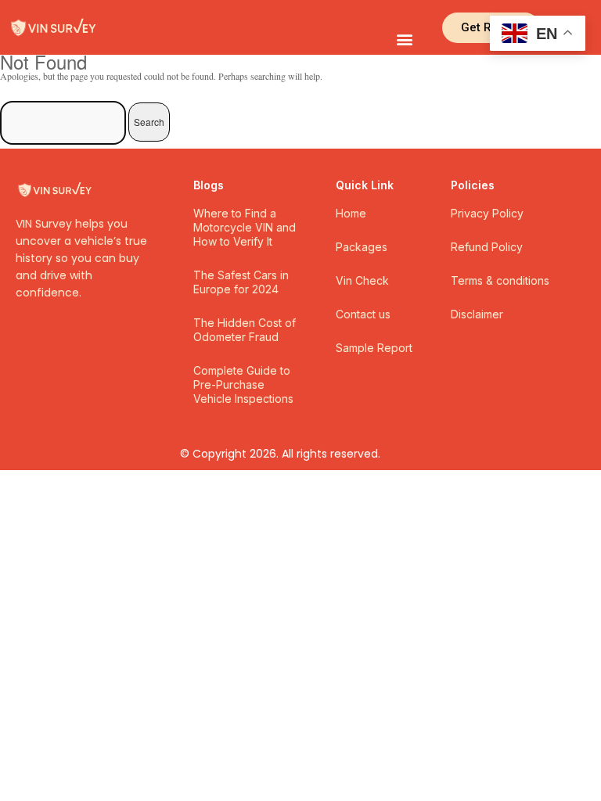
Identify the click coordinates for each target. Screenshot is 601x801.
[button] (405, 39)
